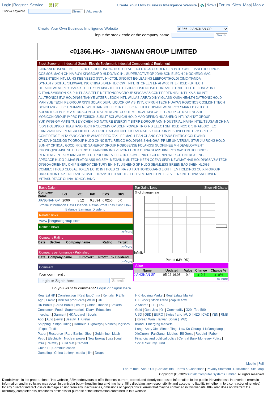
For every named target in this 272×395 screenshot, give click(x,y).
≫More (126, 232)
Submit (118, 280)
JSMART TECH (81, 88)
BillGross (186, 334)
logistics (124, 324)
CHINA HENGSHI (189, 112)
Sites (236, 5)
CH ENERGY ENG (190, 155)
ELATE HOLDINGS (137, 69)
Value (138, 266)
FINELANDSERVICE (81, 174)
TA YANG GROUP (77, 136)
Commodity (175, 310)
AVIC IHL (118, 74)
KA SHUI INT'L (199, 93)
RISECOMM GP (104, 126)
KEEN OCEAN (150, 160)
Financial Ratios (87, 205)
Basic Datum (47, 188)
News (211, 5)
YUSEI (186, 69)
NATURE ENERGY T (115, 121)
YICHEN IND (89, 121)
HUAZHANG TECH (78, 126)
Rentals (108, 295)
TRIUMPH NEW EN (81, 107)
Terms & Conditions (190, 369)
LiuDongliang (213, 329)
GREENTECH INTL (52, 78)
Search (77, 11)
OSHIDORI (156, 88)
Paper (42, 334)
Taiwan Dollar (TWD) (172, 319)
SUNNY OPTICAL (51, 145)
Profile (44, 205)
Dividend (98, 209)
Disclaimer (241, 369)
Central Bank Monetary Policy (199, 338)
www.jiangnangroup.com (60, 220)
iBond (139, 324)
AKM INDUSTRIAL (169, 121)
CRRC (100, 131)
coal (119, 338)
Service (36, 5)
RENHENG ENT (50, 155)
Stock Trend (159, 300)
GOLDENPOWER (163, 155)
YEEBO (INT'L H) (96, 78)
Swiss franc (173, 314)
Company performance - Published (64, 252)
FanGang (158, 334)
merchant (45, 314)
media (80, 353)
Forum (224, 5)
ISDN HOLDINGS (51, 126)
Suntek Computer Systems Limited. (212, 374)
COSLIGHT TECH (212, 102)
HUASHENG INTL (172, 117)
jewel (59, 319)
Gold (138, 310)
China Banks (63, 305)
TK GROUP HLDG (81, 141)
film (89, 353)
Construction (67, 295)
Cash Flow (123, 205)
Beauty (71, 319)
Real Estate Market (179, 295)
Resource (56, 334)
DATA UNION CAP (52, 174)
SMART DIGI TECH (194, 107)
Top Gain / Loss (145, 188)
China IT (44, 348)
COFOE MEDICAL (133, 112)
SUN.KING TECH (105, 88)
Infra (41, 343)
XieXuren (142, 334)
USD (138, 314)
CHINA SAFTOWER (202, 174)
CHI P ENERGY (79, 164)
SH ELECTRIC (77, 150)
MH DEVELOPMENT (189, 145)
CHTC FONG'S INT (201, 88)
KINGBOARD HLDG (97, 74)
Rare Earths (74, 334)
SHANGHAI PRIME (157, 141)
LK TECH (196, 83)
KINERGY (169, 150)
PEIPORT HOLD (127, 150)
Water (91, 300)
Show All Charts (216, 188)
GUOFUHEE (164, 145)
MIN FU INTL (155, 174)
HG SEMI (102, 160)
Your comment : (82, 277)
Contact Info (165, 369)
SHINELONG (181, 131)
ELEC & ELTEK (136, 107)
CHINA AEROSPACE (54, 69)
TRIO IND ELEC (150, 126)
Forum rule (131, 369)
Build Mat (67, 343)
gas (110, 338)
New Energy (96, 338)
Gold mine (102, 334)
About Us (147, 369)
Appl (41, 319)
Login (6, 5)
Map (247, 5)
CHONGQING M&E (52, 150)
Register (20, 5)
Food (59, 310)
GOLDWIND (196, 136)
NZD (196, 314)
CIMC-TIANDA (190, 78)
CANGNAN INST (51, 131)
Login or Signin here (114, 288)
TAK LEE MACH (123, 136)
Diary (90, 310)
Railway (52, 343)
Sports (92, 314)
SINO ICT (125, 78)
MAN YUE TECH (51, 102)
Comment (45, 267)
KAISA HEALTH (184, 98)
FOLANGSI (146, 145)
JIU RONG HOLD (212, 141)
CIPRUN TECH (156, 102)
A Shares (141, 305)
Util (100, 300)
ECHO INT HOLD (102, 169)
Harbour (80, 324)
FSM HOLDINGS (175, 126)
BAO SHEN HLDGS (195, 164)
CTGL (113, 78)
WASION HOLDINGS (192, 150)
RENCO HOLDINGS (128, 141)
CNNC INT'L (104, 141)
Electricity (55, 338)
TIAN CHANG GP (148, 136)
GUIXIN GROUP (208, 169)
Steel (88, 334)
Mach (116, 334)
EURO (158, 314)
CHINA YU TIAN (127, 169)
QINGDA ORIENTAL (53, 164)
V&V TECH (219, 160)
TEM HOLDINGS (184, 169)
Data (70, 205)
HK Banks (45, 305)
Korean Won (146, 319)
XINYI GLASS (162, 98)
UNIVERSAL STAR (185, 141)
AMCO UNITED (176, 88)
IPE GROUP (72, 102)
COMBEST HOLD (51, 169)
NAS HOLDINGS (198, 160)
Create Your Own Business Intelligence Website (157, 5)
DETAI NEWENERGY (54, 88)
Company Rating (50, 237)
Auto (49, 319)
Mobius (172, 334)
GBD (147, 314)
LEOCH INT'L (117, 98)
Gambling (45, 353)
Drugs (99, 353)
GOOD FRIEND (76, 145)
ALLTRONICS (48, 98)
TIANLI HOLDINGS (205, 69)
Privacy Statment (219, 369)
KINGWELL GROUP (161, 112)
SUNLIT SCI (105, 117)
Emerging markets (159, 324)
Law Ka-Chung (190, 329)
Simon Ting (168, 329)
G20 (189, 310)
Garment (60, 314)
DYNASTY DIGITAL (52, 83)
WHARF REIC (101, 136)
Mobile (258, 5)
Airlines (110, 324)
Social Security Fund (150, 343)
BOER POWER (127, 126)
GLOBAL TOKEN (77, 169)
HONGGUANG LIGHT (155, 169)
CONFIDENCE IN (51, 136)
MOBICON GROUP (52, 117)
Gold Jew (151, 310)
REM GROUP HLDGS (79, 131)
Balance (71, 209)
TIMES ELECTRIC (116, 155)
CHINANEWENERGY (163, 107)
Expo (43, 329)
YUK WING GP (49, 121)
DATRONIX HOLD (209, 98)
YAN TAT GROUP (197, 117)
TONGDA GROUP (120, 93)
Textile (53, 329)
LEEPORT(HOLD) (166, 78)
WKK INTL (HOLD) (175, 83)
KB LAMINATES (139, 131)
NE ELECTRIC (80, 69)
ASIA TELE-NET (95, 93)
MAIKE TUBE (70, 121)
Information (58, 205)
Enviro (50, 300)
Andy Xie (151, 329)
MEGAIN (116, 160)
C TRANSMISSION (52, 93)
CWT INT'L (127, 83)
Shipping (44, 324)
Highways (95, 324)
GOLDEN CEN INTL (166, 69)
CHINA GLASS (150, 150)
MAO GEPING (148, 117)
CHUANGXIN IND (102, 150)
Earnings (84, 209)
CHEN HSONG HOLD (107, 69)
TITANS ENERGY (174, 136)
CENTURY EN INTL (106, 164)
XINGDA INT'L (161, 131)
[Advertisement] (19, 107)
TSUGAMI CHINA (215, 121)
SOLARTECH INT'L (52, 112)
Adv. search (94, 11)
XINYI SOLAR (92, 102)
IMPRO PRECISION (81, 117)
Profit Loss (107, 205)
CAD (205, 314)
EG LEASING (142, 78)
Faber (213, 334)
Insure (79, 305)
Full (261, 364)
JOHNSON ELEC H (169, 74)
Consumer (45, 310)
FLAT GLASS (85, 160)
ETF (153, 305)
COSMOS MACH (51, 74)
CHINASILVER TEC (104, 83)
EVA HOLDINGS (71, 98)
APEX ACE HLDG (51, 160)
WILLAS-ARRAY (139, 98)
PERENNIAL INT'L (174, 93)
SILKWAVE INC (78, 83)
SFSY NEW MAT (174, 160)
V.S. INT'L (137, 102)
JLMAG (70, 160)
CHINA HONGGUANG (79, 179)
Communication (63, 348)
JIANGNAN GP (49, 200)
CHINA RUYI (73, 74)
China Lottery (64, 353)
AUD (187, 314)
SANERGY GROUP (102, 145)
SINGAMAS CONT (147, 93)
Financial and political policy (155, 338)
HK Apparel (77, 314)
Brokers (116, 305)
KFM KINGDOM (74, 155)
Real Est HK (46, 295)
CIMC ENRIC (140, 155)
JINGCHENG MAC (197, 74)
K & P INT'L (75, 93)
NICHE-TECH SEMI (131, 174)
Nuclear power (74, 338)
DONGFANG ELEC (52, 107)
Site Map (257, 369)
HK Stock (141, 300)
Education (103, 310)
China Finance (97, 305)
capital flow (179, 300)
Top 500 (200, 310)
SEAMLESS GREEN (165, 164)
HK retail (84, 319)
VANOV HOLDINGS (53, 141)
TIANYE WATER (95, 98)
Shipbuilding (62, 324)
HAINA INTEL (193, 121)
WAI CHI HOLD (126, 117)
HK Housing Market (149, 295)
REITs (120, 295)
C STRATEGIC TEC (202, 126)
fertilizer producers (71, 300)
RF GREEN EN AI (148, 83)
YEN (215, 314)
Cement (82, 343)
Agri (41, 300)
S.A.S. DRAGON (79, 112)
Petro (41, 338)
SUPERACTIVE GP (140, 74)
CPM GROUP (202, 131)
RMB (224, 314)
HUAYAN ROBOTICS (183, 102)
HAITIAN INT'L (116, 131)
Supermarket (74, 310)
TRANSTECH (106, 174)
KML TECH (131, 160)
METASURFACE (50, 179)
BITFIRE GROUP (143, 121)
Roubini (201, 334)
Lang (139, 329)
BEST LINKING (176, 174)
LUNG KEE (75, 78)
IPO (161, 305)
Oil (162, 310)
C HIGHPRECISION (133, 88)
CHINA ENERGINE (105, 112)
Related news (48, 227)
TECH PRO (94, 155)
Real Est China (89, 295)
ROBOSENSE (127, 145)
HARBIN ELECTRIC (110, 107)
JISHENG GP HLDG (135, 164)
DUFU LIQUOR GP (116, 102)
